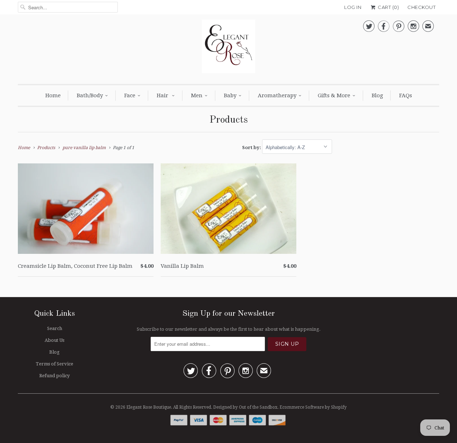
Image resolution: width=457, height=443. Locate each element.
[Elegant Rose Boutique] (228, 48)
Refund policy (54, 375)
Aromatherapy (277, 95)
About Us (54, 340)
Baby (230, 95)
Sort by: (252, 147)
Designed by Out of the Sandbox (245, 407)
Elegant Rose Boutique (148, 407)
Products (228, 120)
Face (129, 95)
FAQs (405, 95)
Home (53, 95)
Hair (163, 95)
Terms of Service (54, 363)
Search (54, 328)
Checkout (421, 7)
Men (196, 95)
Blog (377, 95)
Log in (352, 7)
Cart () (388, 7)
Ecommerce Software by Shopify (313, 407)
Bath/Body (90, 95)
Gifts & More (334, 95)
